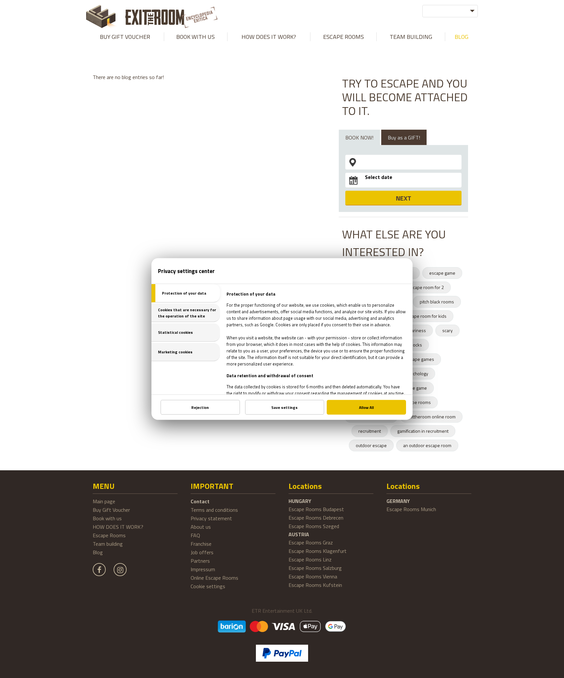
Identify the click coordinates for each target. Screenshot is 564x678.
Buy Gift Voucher (125, 36)
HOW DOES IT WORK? (269, 36)
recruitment (369, 431)
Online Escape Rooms (214, 578)
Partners (200, 561)
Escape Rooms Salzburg (315, 568)
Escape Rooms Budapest (316, 509)
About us (201, 527)
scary (447, 330)
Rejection (200, 407)
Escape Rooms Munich (411, 509)
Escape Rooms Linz (310, 559)
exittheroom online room (431, 416)
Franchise (201, 544)
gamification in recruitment (422, 431)
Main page (104, 501)
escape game (442, 272)
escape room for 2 (426, 287)
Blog (461, 36)
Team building (411, 36)
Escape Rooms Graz (311, 542)
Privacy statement (211, 518)
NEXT (403, 198)
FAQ (195, 535)
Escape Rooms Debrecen (316, 518)
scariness (416, 330)
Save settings (284, 407)
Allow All (366, 407)
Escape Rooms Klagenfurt (318, 551)
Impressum (203, 569)
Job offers (202, 552)
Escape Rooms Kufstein (315, 585)
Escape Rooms (343, 36)
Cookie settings (208, 586)
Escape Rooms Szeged (314, 526)
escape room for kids (425, 316)
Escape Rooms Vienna (313, 576)
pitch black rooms (437, 301)
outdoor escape (371, 445)
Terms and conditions (214, 510)
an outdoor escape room (427, 445)
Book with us (195, 36)
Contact (200, 501)
